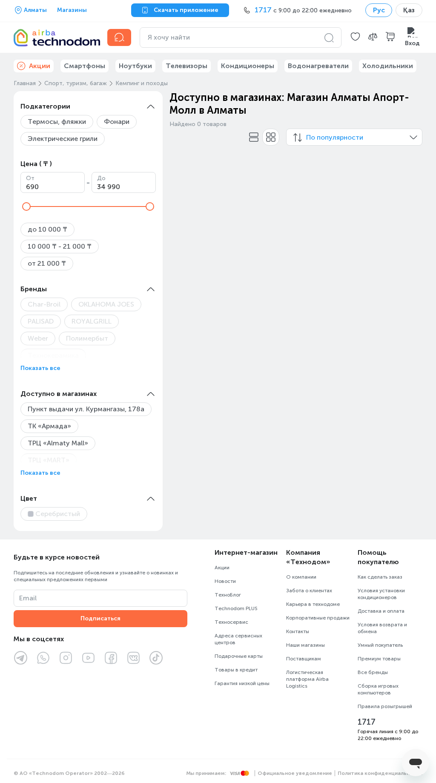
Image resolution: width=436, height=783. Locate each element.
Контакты (297, 631)
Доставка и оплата (381, 611)
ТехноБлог (228, 595)
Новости (225, 581)
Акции (222, 568)
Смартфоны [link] (84, 66)
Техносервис (231, 622)
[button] (355, 37)
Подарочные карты (239, 656)
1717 (367, 722)
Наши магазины (305, 645)
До (101, 178)
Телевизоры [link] (186, 66)
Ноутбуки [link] (135, 66)
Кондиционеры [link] (247, 66)
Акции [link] (39, 66)
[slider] (26, 206)
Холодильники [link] (387, 66)
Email (28, 598)
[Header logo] (55, 37)
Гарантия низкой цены (242, 683)
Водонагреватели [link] (318, 66)
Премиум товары (379, 659)
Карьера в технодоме (313, 604)
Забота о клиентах (309, 591)
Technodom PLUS (236, 608)
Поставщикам (303, 659)
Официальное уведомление (295, 773)
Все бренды (373, 672)
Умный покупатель (380, 645)
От (30, 178)
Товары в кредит (236, 670)
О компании (301, 577)
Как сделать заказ (380, 577)
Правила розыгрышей (385, 706)
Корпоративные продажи (318, 618)
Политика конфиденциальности (380, 773)
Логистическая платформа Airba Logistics (307, 679)
